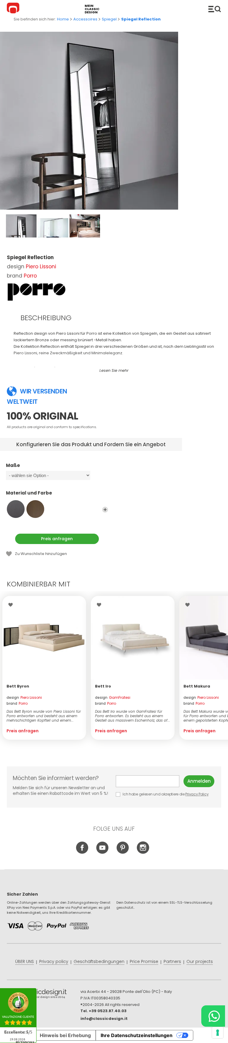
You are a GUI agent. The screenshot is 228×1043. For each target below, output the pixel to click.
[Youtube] (102, 852)
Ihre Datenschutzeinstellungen (136, 1035)
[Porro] (36, 292)
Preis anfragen (57, 539)
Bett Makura (196, 686)
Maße (13, 465)
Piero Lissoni (41, 266)
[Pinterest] (123, 852)
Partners (172, 961)
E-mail (150, 781)
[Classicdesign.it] (14, 9)
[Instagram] (143, 852)
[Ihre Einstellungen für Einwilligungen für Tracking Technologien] (217, 1032)
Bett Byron (18, 686)
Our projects (199, 961)
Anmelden (199, 781)
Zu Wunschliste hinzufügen (41, 553)
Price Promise (144, 961)
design (24, 697)
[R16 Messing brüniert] (35, 509)
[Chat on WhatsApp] (213, 1016)
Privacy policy (53, 961)
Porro (30, 275)
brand (17, 703)
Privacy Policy (196, 794)
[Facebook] (82, 852)
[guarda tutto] (105, 510)
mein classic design (92, 9)
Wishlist (12, 605)
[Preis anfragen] (44, 638)
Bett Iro (103, 686)
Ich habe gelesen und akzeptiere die (165, 794)
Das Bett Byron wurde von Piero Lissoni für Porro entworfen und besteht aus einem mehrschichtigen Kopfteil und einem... (44, 716)
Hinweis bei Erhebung (65, 1035)
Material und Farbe (29, 493)
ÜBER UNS (24, 961)
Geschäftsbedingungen (99, 961)
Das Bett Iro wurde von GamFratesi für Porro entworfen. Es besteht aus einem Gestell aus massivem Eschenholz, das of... (132, 716)
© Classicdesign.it (43, 994)
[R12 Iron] (16, 509)
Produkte (214, 8)
